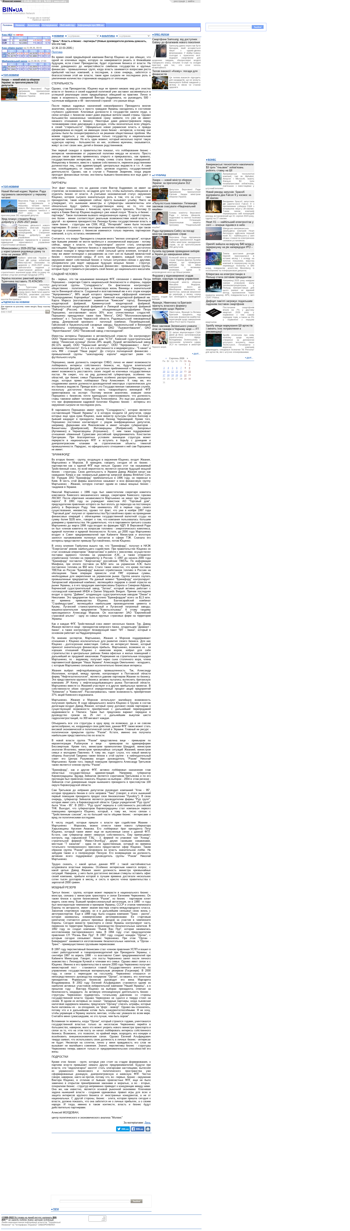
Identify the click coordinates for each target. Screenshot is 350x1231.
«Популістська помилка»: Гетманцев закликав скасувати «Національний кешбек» (174, 206)
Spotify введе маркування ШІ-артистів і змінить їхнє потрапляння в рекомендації (229, 328)
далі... (197, 353)
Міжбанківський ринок (14, 61)
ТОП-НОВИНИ (11, 75)
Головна (7, 25)
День (148, 1122)
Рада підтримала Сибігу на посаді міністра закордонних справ (173, 232)
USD (4, 53)
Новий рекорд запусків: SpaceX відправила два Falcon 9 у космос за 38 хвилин (228, 195)
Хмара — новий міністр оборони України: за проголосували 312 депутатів (20, 82)
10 (164, 371)
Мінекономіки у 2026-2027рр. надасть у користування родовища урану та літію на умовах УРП (24, 251)
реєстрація (179, 1)
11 (168, 371)
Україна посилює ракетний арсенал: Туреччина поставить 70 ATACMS (23, 280)
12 (172, 371)
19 (172, 375)
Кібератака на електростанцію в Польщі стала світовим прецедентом (228, 276)
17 (164, 375)
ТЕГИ (56, 1209)
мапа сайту (60, 1)
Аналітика (33, 25)
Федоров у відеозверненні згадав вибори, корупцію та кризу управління (175, 277)
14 (181, 371)
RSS (48, 1)
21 (181, 375)
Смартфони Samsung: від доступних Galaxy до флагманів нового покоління (176, 41)
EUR (4, 56)
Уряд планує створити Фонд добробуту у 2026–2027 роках (19, 220)
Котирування (49, 25)
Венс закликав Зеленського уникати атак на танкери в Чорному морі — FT (175, 327)
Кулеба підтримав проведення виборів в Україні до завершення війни (176, 253)
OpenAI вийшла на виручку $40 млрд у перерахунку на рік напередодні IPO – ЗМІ (230, 247)
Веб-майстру (67, 25)
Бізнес (212, 159)
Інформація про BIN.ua (91, 25)
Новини (20, 25)
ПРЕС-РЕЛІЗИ (161, 34)
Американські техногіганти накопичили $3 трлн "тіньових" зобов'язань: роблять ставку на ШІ (229, 167)
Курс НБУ (7, 34)
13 (177, 371)
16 (189, 371)
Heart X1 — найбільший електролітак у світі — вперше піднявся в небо (230, 223)
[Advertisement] (126, 13)
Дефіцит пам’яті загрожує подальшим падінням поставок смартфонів (229, 302)
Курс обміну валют (12, 48)
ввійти (191, 1)
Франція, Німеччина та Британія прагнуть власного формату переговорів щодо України (171, 305)
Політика (57, 52)
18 (168, 375)
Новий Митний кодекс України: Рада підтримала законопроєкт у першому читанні (23, 194)
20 (177, 375)
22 (185, 375)
